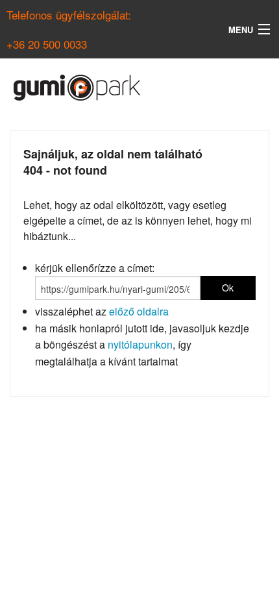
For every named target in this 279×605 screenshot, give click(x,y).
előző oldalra (139, 311)
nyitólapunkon (140, 344)
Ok (228, 287)
